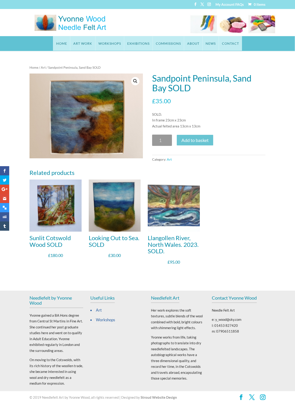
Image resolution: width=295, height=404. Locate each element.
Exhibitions (138, 43)
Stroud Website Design (159, 397)
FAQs (239, 4)
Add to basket (195, 140)
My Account (225, 4)
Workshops (109, 43)
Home (61, 43)
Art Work (82, 43)
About (193, 43)
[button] (135, 81)
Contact (230, 43)
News (211, 43)
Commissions (168, 43)
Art (43, 67)
